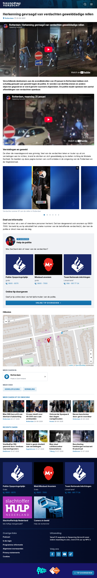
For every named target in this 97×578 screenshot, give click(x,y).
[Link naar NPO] (54, 570)
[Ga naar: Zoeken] (85, 4)
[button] (48, 340)
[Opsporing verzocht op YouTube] (64, 554)
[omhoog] (91, 350)
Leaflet (71, 365)
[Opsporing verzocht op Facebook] (52, 554)
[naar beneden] (91, 361)
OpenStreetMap (80, 365)
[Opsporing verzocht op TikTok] (70, 554)
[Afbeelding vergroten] (77, 167)
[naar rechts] (91, 357)
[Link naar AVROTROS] (41, 570)
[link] (25, 376)
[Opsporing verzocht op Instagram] (58, 554)
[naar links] (91, 354)
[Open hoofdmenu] (91, 4)
